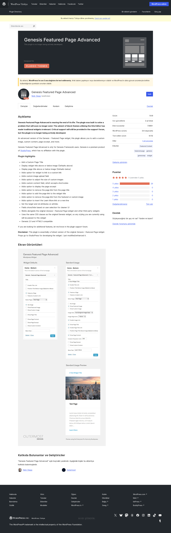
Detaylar (24, 106)
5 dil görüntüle (147, 141)
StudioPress (25, 150)
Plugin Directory (15, 12)
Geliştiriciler (75, 502)
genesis (149, 151)
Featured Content (146, 146)
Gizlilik (11, 505)
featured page (140, 151)
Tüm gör (149, 204)
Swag (105, 505)
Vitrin (42, 494)
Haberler (12, 498)
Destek (150, 106)
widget (149, 155)
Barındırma (13, 502)
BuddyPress (138, 505)
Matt (136, 498)
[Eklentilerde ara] (34, 26)
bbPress (137, 502)
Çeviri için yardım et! (102, 18)
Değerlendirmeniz (119, 204)
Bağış (105, 502)
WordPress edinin (159, 4)
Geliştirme (69, 106)
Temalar (43, 498)
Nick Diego (36, 96)
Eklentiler (43, 502)
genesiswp (141, 155)
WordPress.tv (77, 505)
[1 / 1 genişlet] (102, 252)
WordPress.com (140, 494)
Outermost (71, 470)
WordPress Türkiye (38, 518)
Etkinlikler (105, 498)
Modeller (43, 505)
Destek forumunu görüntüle (123, 224)
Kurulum (56, 106)
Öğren (73, 494)
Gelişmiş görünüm (119, 162)
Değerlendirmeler (40, 106)
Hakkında (13, 494)
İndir (149, 94)
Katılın (104, 494)
